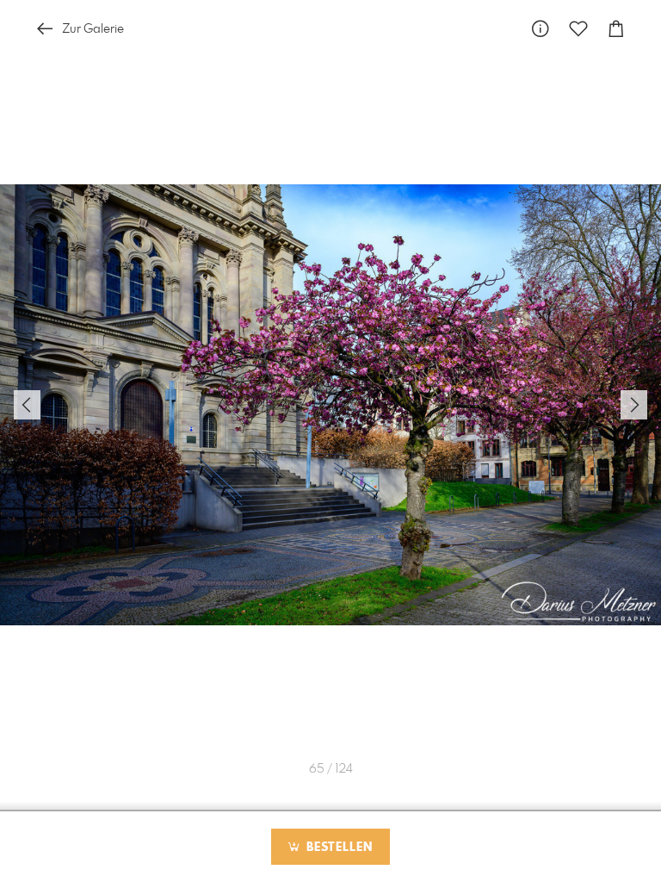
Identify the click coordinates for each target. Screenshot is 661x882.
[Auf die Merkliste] (578, 28)
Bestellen (337, 848)
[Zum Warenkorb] (616, 28)
